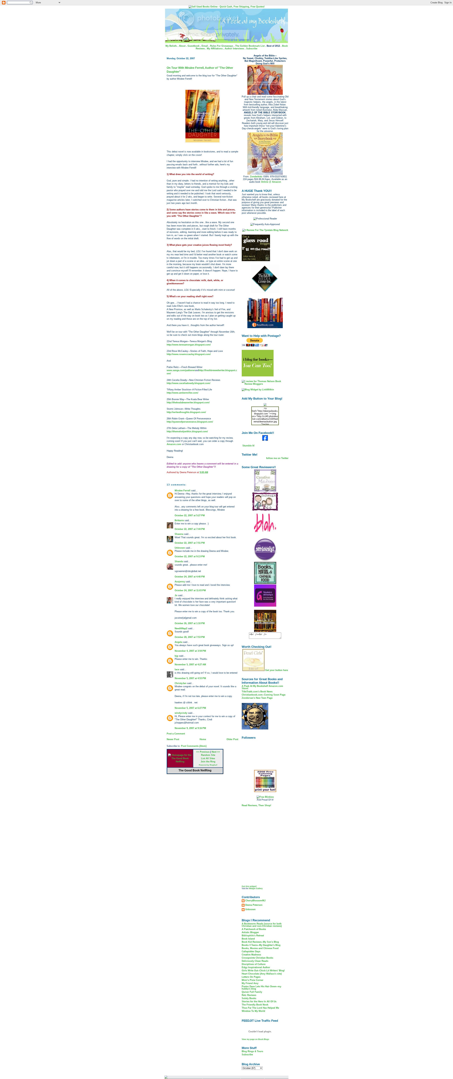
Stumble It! (248, 445)
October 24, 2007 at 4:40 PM (190, 576)
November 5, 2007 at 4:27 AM (190, 664)
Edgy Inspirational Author (256, 967)
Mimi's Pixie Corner (252, 980)
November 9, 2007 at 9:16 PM (190, 728)
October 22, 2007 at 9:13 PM (190, 556)
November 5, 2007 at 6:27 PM (190, 708)
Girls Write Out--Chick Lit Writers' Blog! (263, 970)
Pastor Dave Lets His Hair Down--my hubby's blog (261, 987)
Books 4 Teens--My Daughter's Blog (261, 945)
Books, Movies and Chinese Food (260, 948)
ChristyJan (180, 683)
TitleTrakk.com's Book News (257, 691)
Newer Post (173, 739)
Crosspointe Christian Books (257, 957)
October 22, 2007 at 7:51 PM (190, 543)
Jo (176, 595)
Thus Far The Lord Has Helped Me (260, 1008)
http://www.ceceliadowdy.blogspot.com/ (188, 383)
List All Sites (208, 758)
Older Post (232, 739)
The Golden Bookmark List (250, 46)
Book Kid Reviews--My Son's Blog (260, 942)
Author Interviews (234, 48)
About (182, 46)
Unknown (180, 547)
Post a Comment (176, 733)
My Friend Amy (250, 983)
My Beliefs (171, 46)
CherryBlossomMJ (255, 900)
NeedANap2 (181, 628)
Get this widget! (249, 886)
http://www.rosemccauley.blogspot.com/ (189, 354)
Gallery (259, 888)
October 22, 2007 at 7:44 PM (190, 529)
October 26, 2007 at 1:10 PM (190, 623)
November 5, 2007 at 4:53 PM (190, 678)
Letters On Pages (251, 977)
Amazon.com (174, 444)
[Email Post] (209, 472)
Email (205, 46)
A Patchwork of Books (254, 929)
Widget (252, 888)
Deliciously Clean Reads (255, 961)
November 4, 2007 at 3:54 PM (190, 651)
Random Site (208, 755)
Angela (178, 642)
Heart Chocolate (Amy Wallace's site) (262, 973)
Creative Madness (251, 954)
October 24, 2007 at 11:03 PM (190, 590)
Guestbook (193, 46)
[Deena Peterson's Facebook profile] (265, 440)
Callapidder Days (251, 951)
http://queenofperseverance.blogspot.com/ (190, 421)
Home (203, 739)
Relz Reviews (249, 995)
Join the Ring (208, 761)
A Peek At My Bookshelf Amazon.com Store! (262, 687)
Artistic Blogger (250, 932)
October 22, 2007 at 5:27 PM (190, 515)
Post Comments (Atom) (194, 746)
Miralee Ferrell (182, 490)
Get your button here (276, 670)
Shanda (179, 561)
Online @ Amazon (271, 182)
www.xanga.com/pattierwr (181, 370)
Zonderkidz (256, 176)
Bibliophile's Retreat (253, 935)
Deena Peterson (253, 905)
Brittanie (179, 520)
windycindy (181, 713)
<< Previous (203, 752)
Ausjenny (180, 581)
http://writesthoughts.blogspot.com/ (186, 412)
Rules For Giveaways (221, 46)
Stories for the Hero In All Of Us (259, 1001)
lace (177, 669)
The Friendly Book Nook (255, 1004)
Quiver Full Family (252, 992)
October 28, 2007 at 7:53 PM (190, 637)
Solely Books (249, 998)
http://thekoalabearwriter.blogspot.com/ (188, 402)
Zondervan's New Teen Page (257, 698)
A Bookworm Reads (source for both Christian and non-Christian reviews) (262, 924)
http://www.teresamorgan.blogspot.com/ (189, 344)
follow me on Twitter (277, 458)
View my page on (255, 1039)
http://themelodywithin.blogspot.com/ (187, 431)
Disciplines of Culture (253, 964)
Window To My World (253, 1011)
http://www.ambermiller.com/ (182, 392)
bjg (176, 656)
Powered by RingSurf (208, 765)
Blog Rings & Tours (252, 1051)
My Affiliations (215, 48)
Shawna (179, 534)
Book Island (248, 938)
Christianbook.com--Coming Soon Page (263, 694)
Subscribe (251, 48)
